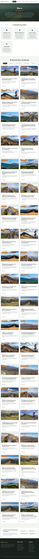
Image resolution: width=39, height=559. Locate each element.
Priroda (24, 1)
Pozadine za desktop (32, 551)
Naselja (32, 1)
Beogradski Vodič (20, 545)
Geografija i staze (11, 63)
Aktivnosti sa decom (20, 544)
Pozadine (36, 1)
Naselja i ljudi (33, 63)
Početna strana (32, 544)
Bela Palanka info (32, 533)
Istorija (28, 1)
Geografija (19, 1)
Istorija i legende (26, 63)
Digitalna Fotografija (20, 548)
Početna (15, 1)
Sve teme (5, 63)
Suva (6, 1)
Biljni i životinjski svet (19, 63)
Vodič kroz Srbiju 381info (21, 547)
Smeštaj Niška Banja (24, 533)
